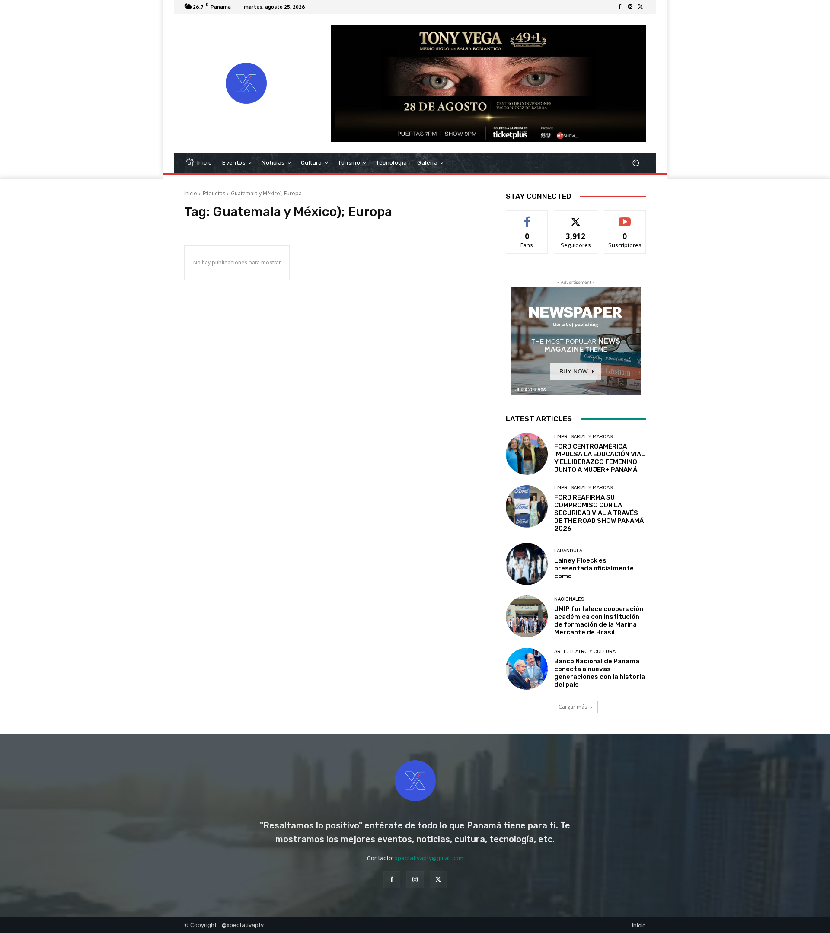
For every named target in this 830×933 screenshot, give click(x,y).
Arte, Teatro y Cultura (585, 651)
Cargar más (573, 706)
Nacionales (569, 599)
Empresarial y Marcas (583, 436)
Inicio (190, 193)
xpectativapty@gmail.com (429, 858)
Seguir (576, 217)
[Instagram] (630, 7)
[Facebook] (620, 7)
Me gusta (527, 217)
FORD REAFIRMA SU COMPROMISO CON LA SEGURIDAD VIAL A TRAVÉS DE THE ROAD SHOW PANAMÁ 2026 (599, 513)
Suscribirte (625, 217)
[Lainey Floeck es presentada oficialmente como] (527, 564)
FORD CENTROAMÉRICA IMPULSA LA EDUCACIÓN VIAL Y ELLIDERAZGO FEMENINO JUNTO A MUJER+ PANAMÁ (599, 458)
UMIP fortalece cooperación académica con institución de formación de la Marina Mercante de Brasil (598, 620)
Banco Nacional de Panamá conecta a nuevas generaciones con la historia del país (599, 672)
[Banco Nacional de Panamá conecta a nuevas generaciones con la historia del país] (527, 669)
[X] (640, 7)
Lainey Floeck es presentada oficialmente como (594, 568)
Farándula (568, 550)
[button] (636, 163)
